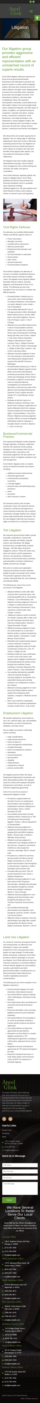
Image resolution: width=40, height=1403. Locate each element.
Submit (9, 1200)
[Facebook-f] (30, 2)
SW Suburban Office (12, 1302)
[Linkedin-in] (33, 2)
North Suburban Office (12, 1258)
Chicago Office (9, 1237)
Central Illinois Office (12, 1345)
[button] (37, 18)
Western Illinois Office (12, 1367)
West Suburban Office (12, 1280)
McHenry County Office (13, 1324)
